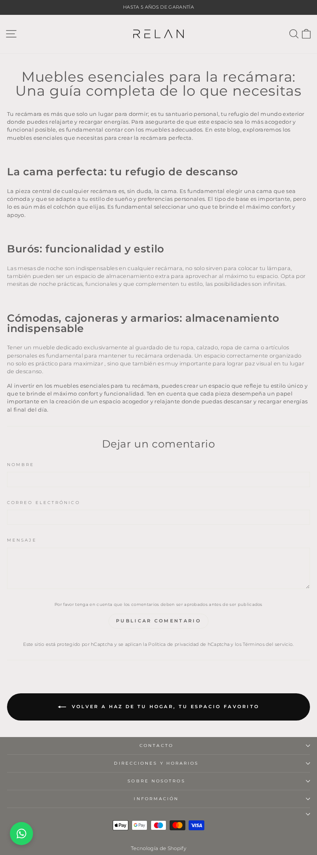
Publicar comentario (158, 621)
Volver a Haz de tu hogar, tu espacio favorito (164, 706)
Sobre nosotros (156, 781)
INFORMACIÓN (156, 798)
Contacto (156, 745)
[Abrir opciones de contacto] (21, 833)
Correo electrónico (43, 502)
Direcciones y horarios (156, 763)
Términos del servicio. (268, 644)
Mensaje (22, 540)
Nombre (21, 464)
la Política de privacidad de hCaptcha (187, 644)
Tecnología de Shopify (158, 848)
